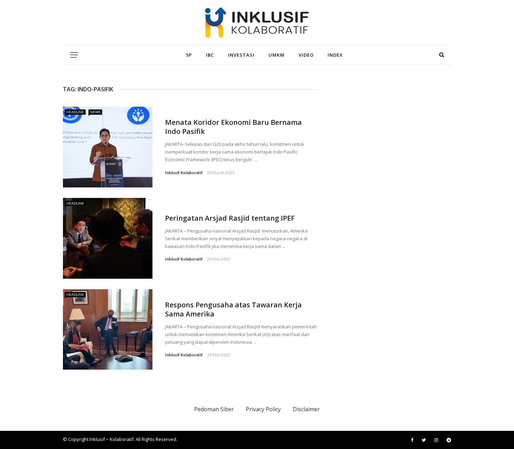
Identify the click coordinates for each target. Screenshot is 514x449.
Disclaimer (306, 409)
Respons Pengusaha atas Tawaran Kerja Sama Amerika (233, 309)
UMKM (277, 55)
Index (335, 55)
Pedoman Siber (214, 409)
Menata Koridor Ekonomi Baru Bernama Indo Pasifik (233, 126)
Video (306, 55)
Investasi (241, 55)
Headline (75, 112)
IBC (210, 55)
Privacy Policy (263, 409)
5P (189, 55)
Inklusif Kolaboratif (184, 172)
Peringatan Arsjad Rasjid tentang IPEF (230, 218)
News (95, 112)
